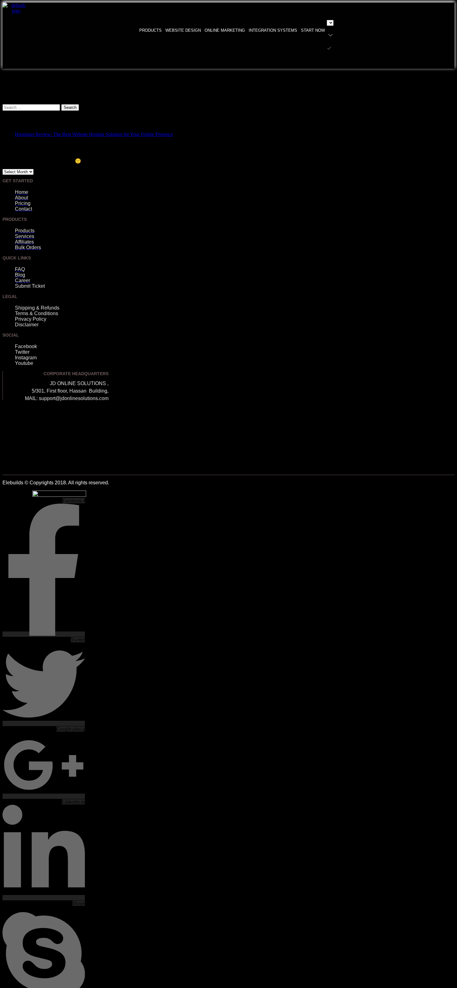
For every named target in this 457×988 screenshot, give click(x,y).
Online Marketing (225, 30)
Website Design (183, 30)
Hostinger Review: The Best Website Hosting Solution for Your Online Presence (94, 134)
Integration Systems (273, 30)
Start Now (313, 30)
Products (150, 30)
